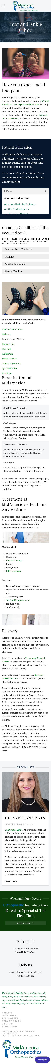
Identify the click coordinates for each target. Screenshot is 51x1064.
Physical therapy (14, 560)
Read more (11, 881)
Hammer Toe (8, 343)
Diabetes (6, 334)
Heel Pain (7, 373)
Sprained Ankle (9, 368)
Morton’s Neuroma (11, 363)
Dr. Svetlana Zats (13, 829)
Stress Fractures (9, 358)
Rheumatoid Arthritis (12, 329)
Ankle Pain (7, 353)
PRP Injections (13, 570)
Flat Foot (6, 348)
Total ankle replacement (18, 600)
